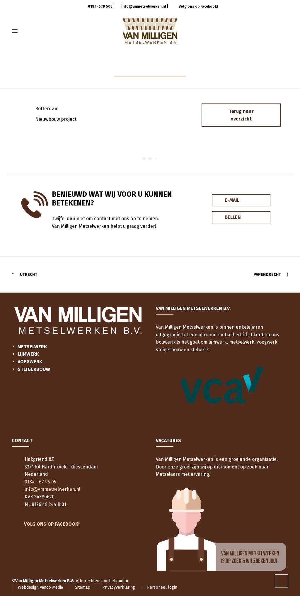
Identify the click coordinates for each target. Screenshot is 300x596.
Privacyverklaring (118, 587)
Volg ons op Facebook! (198, 6)
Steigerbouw (34, 369)
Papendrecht (267, 274)
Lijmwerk (28, 354)
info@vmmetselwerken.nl (143, 6)
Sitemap (82, 587)
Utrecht (28, 274)
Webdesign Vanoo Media (40, 587)
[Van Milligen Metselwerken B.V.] (150, 31)
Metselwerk (32, 346)
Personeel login (162, 587)
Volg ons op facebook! (51, 524)
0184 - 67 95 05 (40, 482)
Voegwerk (30, 361)
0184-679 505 (99, 6)
